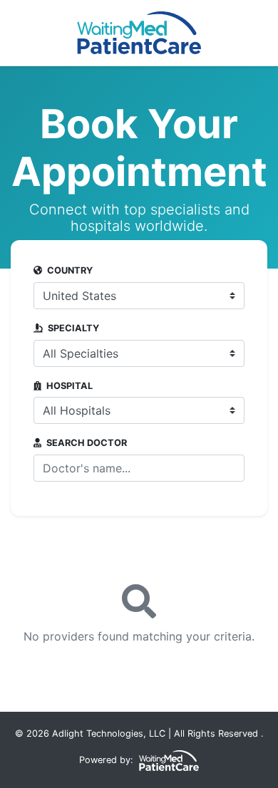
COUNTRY (69, 271)
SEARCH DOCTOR (85, 443)
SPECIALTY (72, 328)
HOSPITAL (68, 386)
